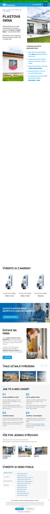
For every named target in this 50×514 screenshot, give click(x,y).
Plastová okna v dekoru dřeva (24, 483)
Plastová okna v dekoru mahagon (25, 481)
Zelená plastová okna (22, 473)
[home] (9, 4)
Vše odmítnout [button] (29, 508)
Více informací (27, 506)
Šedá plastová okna (21, 475)
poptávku (20, 351)
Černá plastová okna (22, 489)
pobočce (9, 408)
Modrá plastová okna (22, 485)
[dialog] (25, 506)
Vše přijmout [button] (19, 508)
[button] (45, 4)
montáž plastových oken (38, 424)
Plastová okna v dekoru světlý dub (25, 477)
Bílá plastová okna (21, 491)
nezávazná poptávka (10, 317)
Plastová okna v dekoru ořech (24, 479)
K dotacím (7, 357)
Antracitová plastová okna (23, 493)
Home (4, 9)
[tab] (10, 473)
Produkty (8, 9)
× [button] (48, 499)
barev (38, 80)
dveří (7, 342)
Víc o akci (45, 1)
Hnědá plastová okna (22, 487)
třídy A (34, 54)
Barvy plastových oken (22, 495)
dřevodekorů (32, 80)
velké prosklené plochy (35, 68)
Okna (13, 9)
